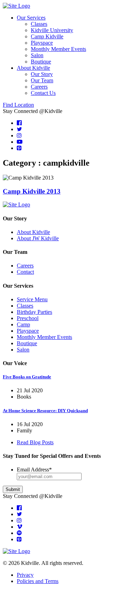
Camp (23, 324)
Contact (25, 272)
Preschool (27, 318)
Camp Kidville (47, 36)
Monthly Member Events (58, 49)
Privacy (25, 575)
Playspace (42, 43)
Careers (39, 87)
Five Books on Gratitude (27, 376)
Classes (39, 24)
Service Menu (32, 299)
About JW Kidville (38, 238)
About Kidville (33, 68)
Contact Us (43, 93)
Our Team (42, 80)
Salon (37, 55)
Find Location (18, 105)
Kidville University (52, 30)
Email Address (34, 469)
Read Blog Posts (35, 442)
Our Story (42, 74)
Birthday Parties (34, 312)
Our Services (31, 18)
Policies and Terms (37, 581)
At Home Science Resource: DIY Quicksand (45, 410)
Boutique (41, 62)
